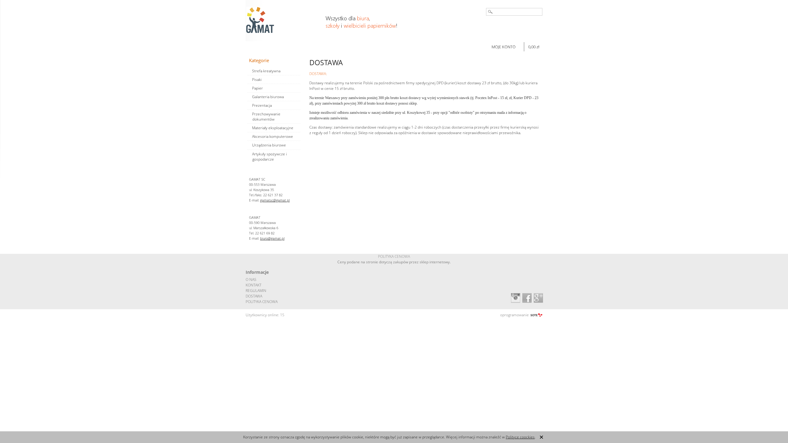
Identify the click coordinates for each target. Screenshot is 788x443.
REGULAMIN (256, 290)
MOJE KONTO (504, 47)
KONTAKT (253, 285)
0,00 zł (533, 47)
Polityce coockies (520, 437)
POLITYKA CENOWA (262, 301)
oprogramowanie (514, 314)
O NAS (251, 279)
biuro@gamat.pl (272, 238)
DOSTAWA (254, 296)
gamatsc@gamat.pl (275, 200)
